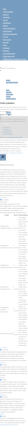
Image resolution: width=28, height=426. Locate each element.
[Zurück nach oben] (0, 117)
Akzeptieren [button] (13, 153)
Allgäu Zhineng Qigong (8, 63)
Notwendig (5, 200)
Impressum (6, 127)
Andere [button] (2, 414)
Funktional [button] (3, 347)
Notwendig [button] (3, 197)
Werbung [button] (3, 395)
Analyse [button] (2, 377)
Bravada (11, 137)
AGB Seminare (7, 132)
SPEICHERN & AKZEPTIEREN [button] (9, 425)
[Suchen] (8, 115)
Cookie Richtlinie (8, 134)
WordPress (19, 137)
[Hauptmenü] (0, 70)
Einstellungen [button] (4, 153)
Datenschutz (7, 129)
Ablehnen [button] (20, 153)
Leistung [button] (2, 362)
